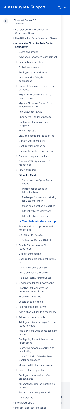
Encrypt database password (34, 392)
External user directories (32, 62)
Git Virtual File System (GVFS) (35, 240)
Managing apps (27, 130)
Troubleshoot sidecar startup (39, 221)
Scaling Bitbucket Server (32, 306)
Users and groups (28, 51)
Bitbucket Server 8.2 (25, 20)
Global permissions (29, 67)
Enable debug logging (31, 301)
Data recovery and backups (34, 156)
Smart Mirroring (27, 169)
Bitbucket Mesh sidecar (35, 216)
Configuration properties (32, 145)
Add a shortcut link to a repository (37, 311)
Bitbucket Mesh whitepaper (37, 210)
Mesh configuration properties (38, 205)
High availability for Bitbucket (35, 277)
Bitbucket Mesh (28, 175)
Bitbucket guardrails (30, 296)
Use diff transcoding (30, 253)
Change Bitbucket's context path (37, 151)
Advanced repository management (38, 56)
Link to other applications (32, 370)
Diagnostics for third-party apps (36, 282)
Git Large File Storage (30, 234)
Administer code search (32, 317)
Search (59, 7)
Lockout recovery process (33, 267)
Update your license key (32, 140)
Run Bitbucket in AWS (30, 111)
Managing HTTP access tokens (36, 364)
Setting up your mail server (33, 72)
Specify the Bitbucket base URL (36, 116)
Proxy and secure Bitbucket (34, 272)
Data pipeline (26, 397)
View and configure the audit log (36, 135)
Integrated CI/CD (24, 402)
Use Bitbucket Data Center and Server (36, 38)
